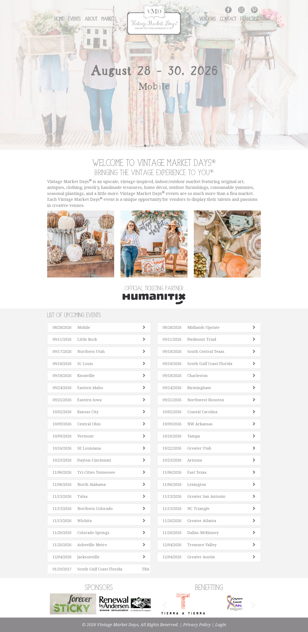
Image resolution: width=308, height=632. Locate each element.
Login (220, 624)
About (91, 19)
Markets (109, 19)
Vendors (207, 19)
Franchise (250, 19)
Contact (228, 19)
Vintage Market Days (117, 624)
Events (74, 19)
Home (59, 19)
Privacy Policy (197, 624)
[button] (55, 603)
